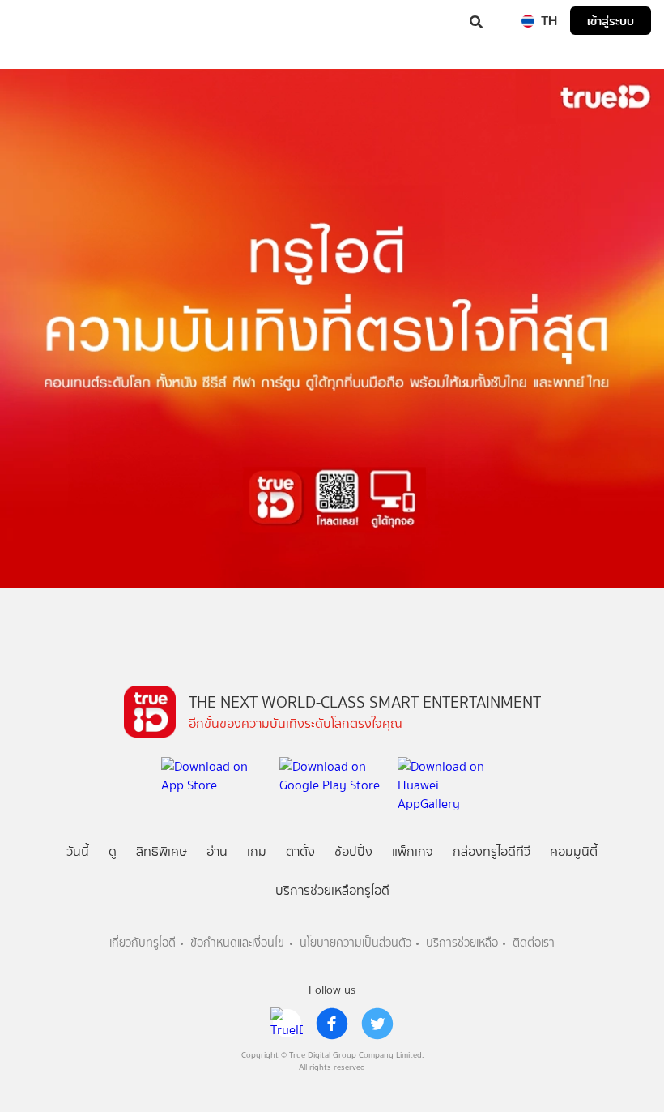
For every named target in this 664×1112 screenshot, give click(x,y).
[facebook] (332, 1023)
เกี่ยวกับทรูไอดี (142, 943)
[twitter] (377, 1023)
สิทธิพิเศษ (161, 851)
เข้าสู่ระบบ (610, 20)
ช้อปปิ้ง (353, 851)
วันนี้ (77, 851)
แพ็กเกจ (412, 851)
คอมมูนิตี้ (574, 851)
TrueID (45, 21)
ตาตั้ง (300, 851)
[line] (286, 1023)
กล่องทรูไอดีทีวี (491, 851)
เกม (256, 851)
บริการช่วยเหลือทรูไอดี (332, 890)
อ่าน (217, 851)
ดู (113, 851)
